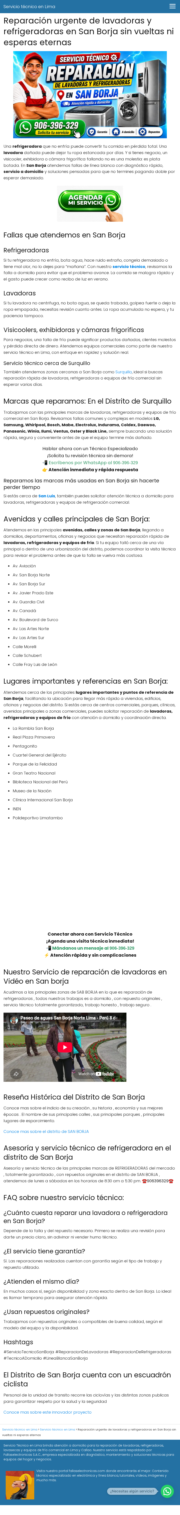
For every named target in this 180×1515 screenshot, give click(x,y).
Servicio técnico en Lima (29, 7)
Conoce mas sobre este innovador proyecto (48, 1412)
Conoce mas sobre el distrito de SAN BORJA (47, 1131)
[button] (167, 1491)
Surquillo (123, 372)
